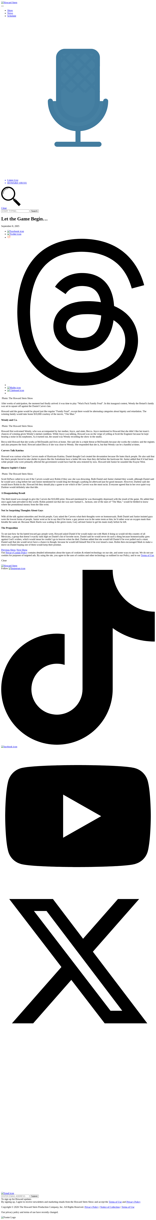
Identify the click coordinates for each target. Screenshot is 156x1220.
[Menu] (2, 6)
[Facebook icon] (15, 231)
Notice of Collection (110, 1207)
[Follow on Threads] (78, 1190)
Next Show (21, 550)
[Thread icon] (81, 385)
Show (10, 10)
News (10, 13)
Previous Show (8, 550)
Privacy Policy (133, 1202)
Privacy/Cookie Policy (16, 552)
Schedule (11, 16)
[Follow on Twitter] (78, 1037)
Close (4, 208)
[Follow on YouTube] (78, 883)
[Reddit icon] (8, 237)
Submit (34, 1196)
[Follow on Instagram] (17, 568)
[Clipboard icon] (15, 390)
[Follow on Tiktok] (78, 744)
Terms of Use (147, 555)
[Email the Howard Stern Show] (7, 1193)
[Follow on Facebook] (9, 746)
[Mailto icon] (14, 387)
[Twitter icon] (14, 234)
